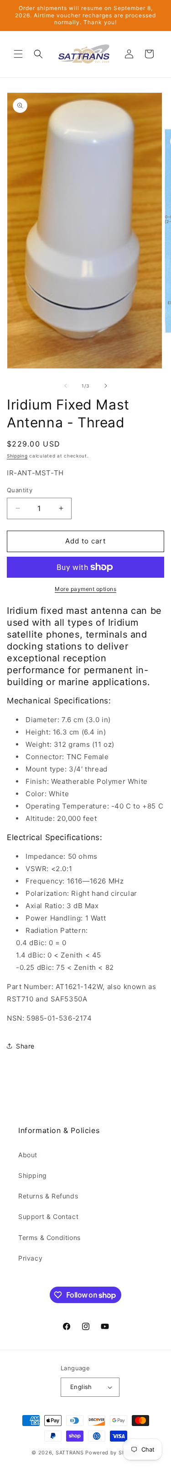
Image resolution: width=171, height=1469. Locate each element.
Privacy (30, 1258)
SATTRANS (70, 1452)
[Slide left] (66, 386)
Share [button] (25, 1046)
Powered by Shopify (112, 1452)
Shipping (17, 455)
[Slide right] (106, 386)
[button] (18, 54)
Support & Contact (48, 1216)
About (27, 1155)
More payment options (85, 588)
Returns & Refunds (48, 1196)
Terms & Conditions (49, 1237)
